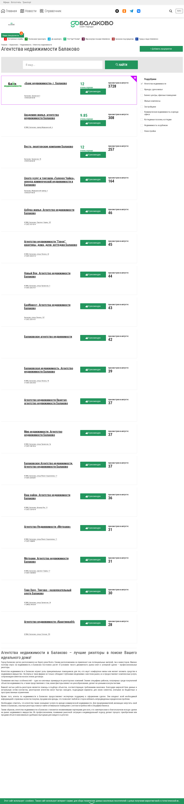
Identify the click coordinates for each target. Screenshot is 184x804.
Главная (11, 11)
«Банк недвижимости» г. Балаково (45, 83)
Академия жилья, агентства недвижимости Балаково (41, 116)
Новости (31, 11)
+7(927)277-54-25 (29, 193)
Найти (122, 65)
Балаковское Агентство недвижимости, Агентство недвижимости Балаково (48, 465)
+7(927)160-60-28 (29, 161)
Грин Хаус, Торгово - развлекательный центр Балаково (47, 591)
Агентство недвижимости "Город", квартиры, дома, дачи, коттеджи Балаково (50, 243)
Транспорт (27, 2)
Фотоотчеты (16, 2)
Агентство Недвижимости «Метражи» (47, 526)
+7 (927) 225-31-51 (30, 319)
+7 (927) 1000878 (29, 541)
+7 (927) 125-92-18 (30, 510)
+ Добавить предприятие (161, 49)
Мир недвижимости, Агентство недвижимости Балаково (43, 433)
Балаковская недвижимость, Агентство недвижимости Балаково (48, 370)
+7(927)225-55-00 (29, 98)
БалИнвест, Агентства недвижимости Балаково (47, 306)
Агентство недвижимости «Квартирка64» (49, 621)
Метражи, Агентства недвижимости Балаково (46, 560)
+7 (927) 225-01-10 (30, 256)
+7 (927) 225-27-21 (30, 288)
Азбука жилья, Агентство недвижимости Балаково (49, 211)
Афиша (6, 2)
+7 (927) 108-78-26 (30, 446)
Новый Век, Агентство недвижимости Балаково (47, 274)
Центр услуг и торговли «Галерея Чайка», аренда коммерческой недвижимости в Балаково (49, 181)
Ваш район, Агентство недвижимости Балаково (47, 496)
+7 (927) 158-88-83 (30, 573)
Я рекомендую (94, 91)
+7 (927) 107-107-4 (30, 224)
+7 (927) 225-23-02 (30, 383)
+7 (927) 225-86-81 (30, 478)
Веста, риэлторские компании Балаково (48, 146)
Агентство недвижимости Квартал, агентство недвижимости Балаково (46, 401)
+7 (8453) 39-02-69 (30, 605)
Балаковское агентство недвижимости (48, 336)
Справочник (53, 11)
